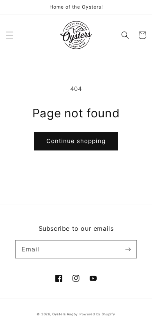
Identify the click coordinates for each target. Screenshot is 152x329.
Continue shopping (76, 141)
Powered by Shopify (97, 314)
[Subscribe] (127, 249)
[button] (9, 35)
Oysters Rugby (65, 314)
